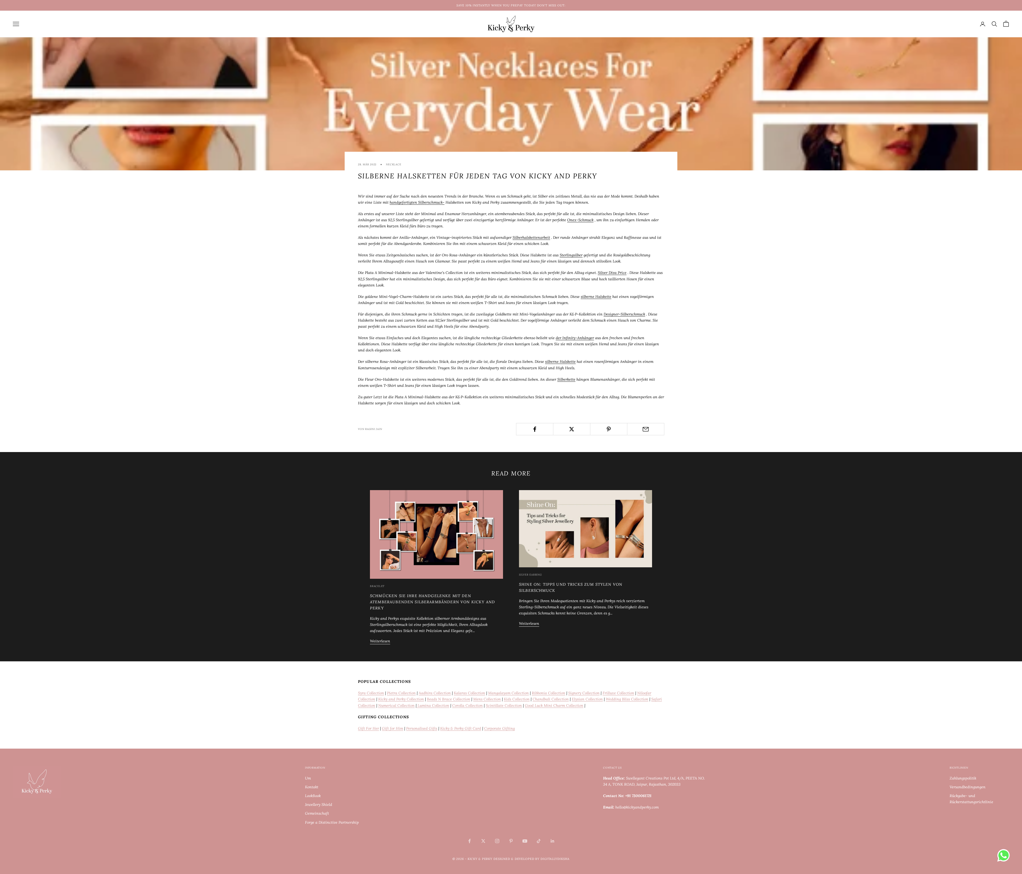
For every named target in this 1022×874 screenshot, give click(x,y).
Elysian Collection (587, 699)
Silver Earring (530, 574)
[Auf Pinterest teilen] (608, 429)
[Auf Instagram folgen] (497, 841)
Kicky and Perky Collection (401, 699)
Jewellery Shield (318, 804)
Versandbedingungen (968, 787)
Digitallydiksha (555, 859)
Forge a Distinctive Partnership (332, 822)
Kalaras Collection (469, 693)
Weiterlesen (380, 641)
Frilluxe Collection (618, 693)
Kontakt (311, 787)
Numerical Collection (396, 705)
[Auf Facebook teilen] (534, 429)
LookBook (313, 795)
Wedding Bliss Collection (627, 699)
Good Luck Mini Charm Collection (554, 705)
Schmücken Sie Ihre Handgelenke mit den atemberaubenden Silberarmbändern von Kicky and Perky (432, 601)
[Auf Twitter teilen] (571, 429)
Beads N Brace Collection (448, 699)
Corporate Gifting (499, 728)
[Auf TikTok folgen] (538, 841)
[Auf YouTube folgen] (525, 841)
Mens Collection (487, 699)
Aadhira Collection (435, 693)
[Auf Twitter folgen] (483, 841)
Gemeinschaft (317, 813)
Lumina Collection (433, 705)
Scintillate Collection (504, 705)
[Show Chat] (1005, 855)
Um (308, 778)
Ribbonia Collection (548, 693)
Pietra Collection (401, 693)
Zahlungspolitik (963, 778)
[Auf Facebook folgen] (469, 841)
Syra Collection (371, 693)
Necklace (393, 164)
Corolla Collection (467, 705)
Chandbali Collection (551, 699)
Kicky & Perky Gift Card (460, 728)
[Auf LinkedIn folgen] (552, 841)
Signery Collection (584, 693)
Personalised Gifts (421, 728)
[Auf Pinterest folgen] (511, 841)
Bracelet (377, 586)
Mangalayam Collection (508, 693)
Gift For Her (368, 728)
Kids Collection (517, 699)
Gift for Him (392, 728)
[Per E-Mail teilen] (645, 429)
